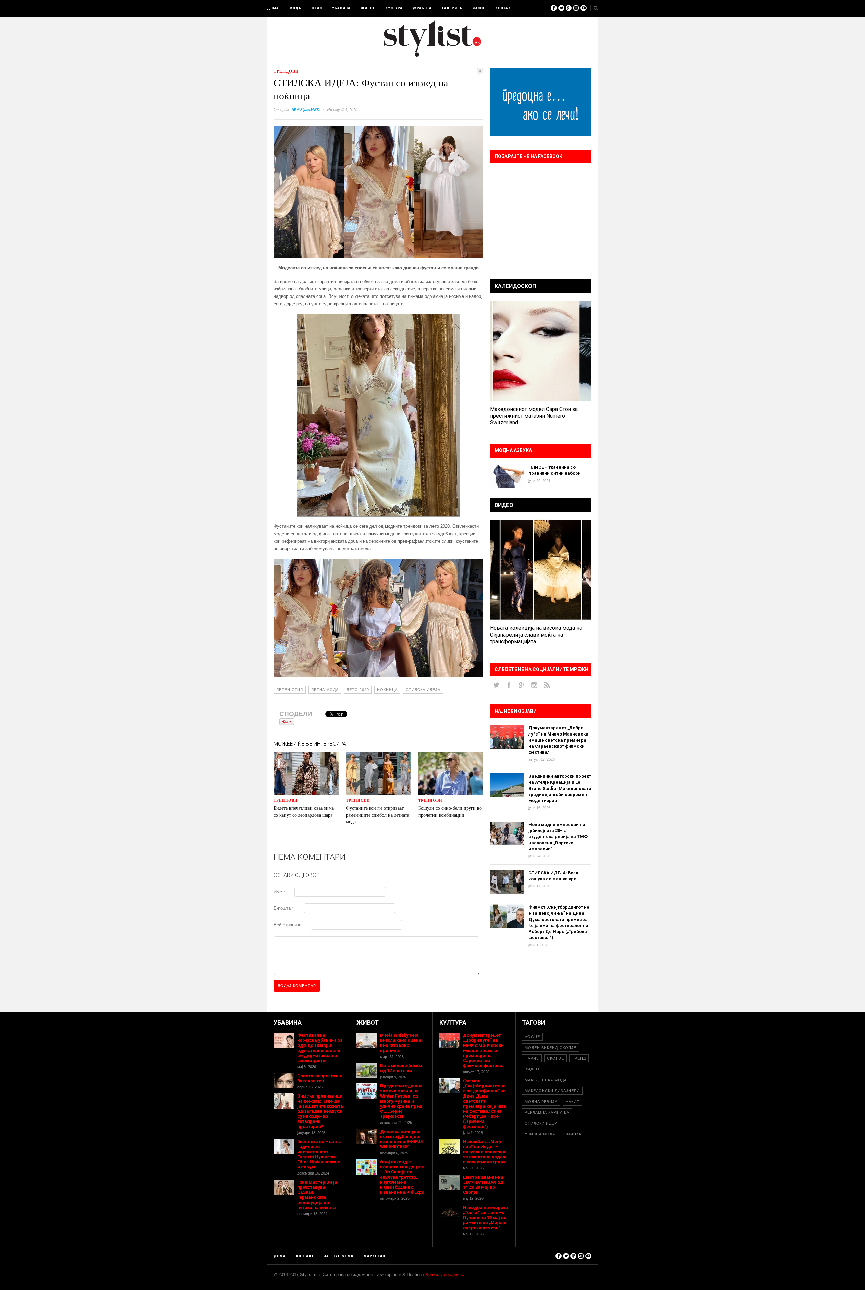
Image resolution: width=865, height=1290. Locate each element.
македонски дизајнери (552, 1091)
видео (532, 1069)
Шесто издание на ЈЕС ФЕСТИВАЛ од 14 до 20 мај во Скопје (483, 1185)
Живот (368, 8)
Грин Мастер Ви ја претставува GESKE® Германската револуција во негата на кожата (317, 1195)
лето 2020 (358, 690)
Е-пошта (283, 908)
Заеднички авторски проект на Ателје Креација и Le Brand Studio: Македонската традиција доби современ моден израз (559, 788)
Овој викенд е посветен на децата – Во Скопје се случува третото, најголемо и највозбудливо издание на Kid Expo (402, 1177)
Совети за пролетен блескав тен (319, 1078)
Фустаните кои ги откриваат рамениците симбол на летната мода (377, 815)
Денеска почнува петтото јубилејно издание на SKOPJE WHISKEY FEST (401, 1139)
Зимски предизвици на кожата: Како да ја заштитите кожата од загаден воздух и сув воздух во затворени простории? (320, 1111)
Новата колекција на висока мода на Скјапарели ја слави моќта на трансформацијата (536, 635)
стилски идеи (541, 1123)
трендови (286, 71)
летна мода (325, 690)
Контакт (504, 8)
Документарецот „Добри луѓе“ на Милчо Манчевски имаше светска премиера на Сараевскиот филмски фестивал (558, 740)
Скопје (555, 1058)
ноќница (387, 690)
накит (572, 1102)
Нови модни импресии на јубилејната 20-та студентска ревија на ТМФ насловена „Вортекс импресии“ (558, 836)
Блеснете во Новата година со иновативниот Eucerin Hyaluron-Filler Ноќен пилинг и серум (319, 1154)
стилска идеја (423, 690)
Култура (394, 8)
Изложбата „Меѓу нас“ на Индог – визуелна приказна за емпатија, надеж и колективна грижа (485, 1151)
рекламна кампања (547, 1112)
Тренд (579, 1058)
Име (279, 891)
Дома (273, 8)
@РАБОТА (422, 8)
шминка (572, 1134)
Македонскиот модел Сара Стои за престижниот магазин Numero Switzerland (534, 416)
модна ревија (541, 1102)
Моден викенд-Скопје (550, 1048)
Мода (295, 8)
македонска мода (546, 1080)
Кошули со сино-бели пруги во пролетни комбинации (450, 811)
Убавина (341, 8)
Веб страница (287, 924)
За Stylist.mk (338, 1256)
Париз (532, 1058)
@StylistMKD (308, 109)
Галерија (452, 8)
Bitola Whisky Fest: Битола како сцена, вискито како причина (401, 1043)
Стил (317, 8)
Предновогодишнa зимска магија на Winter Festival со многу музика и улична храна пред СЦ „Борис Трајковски (401, 1101)
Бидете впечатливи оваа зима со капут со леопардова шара (304, 811)
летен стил (289, 690)
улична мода (540, 1134)
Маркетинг (376, 1256)
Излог (478, 8)
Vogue (532, 1037)
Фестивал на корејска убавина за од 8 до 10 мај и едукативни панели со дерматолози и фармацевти (320, 1048)
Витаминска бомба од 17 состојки (401, 1068)
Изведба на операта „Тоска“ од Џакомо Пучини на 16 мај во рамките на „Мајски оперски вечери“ (485, 1217)
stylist (284, 109)
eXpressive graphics (443, 1274)
